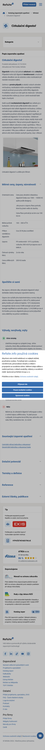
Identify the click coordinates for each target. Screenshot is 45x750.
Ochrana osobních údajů (29, 377)
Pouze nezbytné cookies (22, 390)
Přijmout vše (22, 384)
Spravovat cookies (22, 395)
